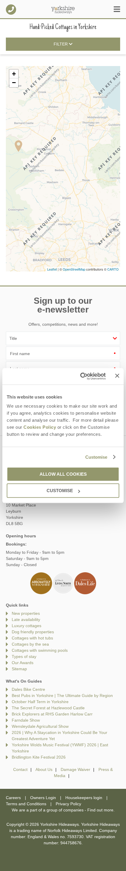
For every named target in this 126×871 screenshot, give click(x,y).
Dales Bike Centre (28, 689)
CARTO (113, 269)
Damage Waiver (75, 769)
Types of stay (24, 656)
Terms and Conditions (26, 803)
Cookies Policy (39, 427)
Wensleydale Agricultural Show (40, 726)
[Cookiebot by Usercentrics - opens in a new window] (80, 376)
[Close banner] (117, 376)
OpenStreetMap (74, 269)
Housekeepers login (83, 797)
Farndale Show (26, 720)
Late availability (26, 619)
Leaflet (52, 269)
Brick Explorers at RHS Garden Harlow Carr (52, 714)
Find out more (100, 810)
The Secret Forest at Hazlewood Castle (48, 707)
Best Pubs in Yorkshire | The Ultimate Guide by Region (62, 695)
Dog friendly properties (33, 631)
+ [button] (14, 73)
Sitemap (19, 668)
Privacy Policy (68, 803)
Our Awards (22, 662)
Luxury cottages (26, 625)
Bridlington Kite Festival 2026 (39, 757)
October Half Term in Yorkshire (40, 701)
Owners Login (43, 797)
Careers (13, 797)
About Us (43, 769)
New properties (26, 613)
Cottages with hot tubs (32, 638)
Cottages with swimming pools (40, 650)
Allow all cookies (63, 474)
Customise (96, 457)
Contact (20, 769)
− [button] (14, 82)
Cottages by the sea (30, 644)
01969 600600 (11, 9)
